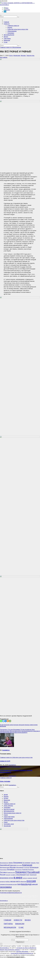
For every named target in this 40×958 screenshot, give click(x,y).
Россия (2, 874)
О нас (5, 42)
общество (23, 881)
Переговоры (3, 869)
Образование (12, 31)
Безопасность (4, 863)
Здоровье (10, 33)
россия (31, 881)
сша (19, 884)
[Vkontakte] (5, 721)
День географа (5, 781)
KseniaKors (6, 750)
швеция (35, 884)
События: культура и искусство (17, 29)
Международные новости (12, 813)
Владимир (17, 862)
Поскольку (31, 869)
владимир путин (6, 878)
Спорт (6, 822)
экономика (6, 886)
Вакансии (7, 40)
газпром (25, 878)
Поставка (3, 872)
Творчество (30, 55)
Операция (26, 867)
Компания (27, 865)
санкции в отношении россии (8, 884)
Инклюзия (16, 55)
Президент (21, 871)
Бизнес (9, 27)
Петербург (11, 869)
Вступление (26, 863)
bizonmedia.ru (4, 900)
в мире (18, 877)
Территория (33, 874)
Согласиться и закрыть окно (15, 957)
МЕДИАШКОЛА (9, 35)
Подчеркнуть (18, 869)
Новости (6, 24)
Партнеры (7, 38)
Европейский (5, 865)
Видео (6, 36)
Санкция (8, 874)
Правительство (11, 872)
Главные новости (13, 25)
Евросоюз (13, 865)
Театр (27, 874)
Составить (13, 874)
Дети (11, 55)
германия (29, 878)
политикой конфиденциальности (22, 953)
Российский (33, 872)
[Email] (10, 721)
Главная (6, 22)
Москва (23, 55)
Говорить (33, 863)
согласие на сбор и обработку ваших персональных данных (18, 948)
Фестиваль (3, 57)
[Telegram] (3, 721)
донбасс (7, 881)
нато (18, 881)
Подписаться (20, 942)
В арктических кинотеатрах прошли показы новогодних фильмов (19, 725)
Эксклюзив (7, 826)
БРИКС (6, 798)
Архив (6, 794)
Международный (4, 867)
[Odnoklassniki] (8, 721)
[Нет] (24, 957)
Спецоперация (21, 874)
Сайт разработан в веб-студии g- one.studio (12, 902)
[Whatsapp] (1, 721)
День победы (8, 805)
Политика (25, 869)
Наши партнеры (9, 816)
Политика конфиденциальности (11, 892)
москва (12, 881)
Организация (34, 867)
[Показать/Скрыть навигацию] (0, 15)
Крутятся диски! (9, 809)
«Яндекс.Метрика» (22, 951)
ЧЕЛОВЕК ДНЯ (9, 824)
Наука (6, 815)
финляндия (26, 884)
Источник (19, 865)
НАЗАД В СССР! (5, 761)
